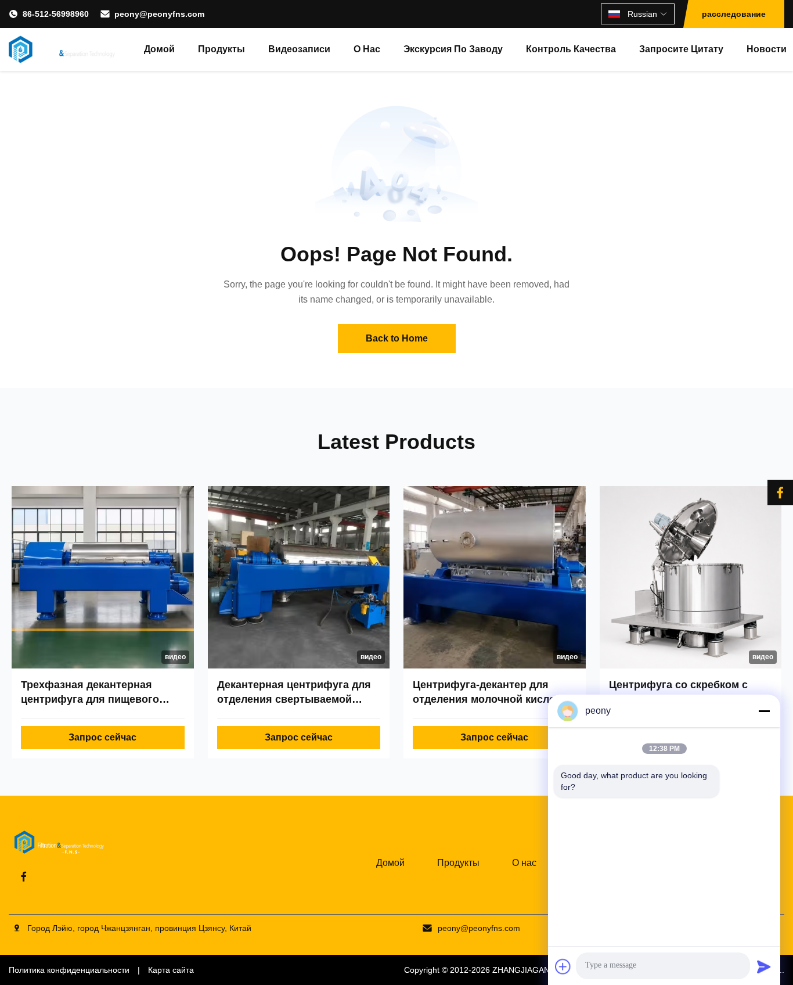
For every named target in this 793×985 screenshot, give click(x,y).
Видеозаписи (299, 49)
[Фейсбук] (780, 492)
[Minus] (764, 711)
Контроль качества (571, 49)
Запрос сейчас (102, 737)
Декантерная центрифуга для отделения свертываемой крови (294, 699)
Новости (767, 49)
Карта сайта (171, 970)
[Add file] (563, 966)
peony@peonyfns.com (159, 14)
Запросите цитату (681, 49)
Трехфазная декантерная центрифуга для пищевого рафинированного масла (90, 699)
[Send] (764, 966)
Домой (159, 49)
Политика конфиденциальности (69, 970)
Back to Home (397, 338)
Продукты (221, 49)
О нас (367, 49)
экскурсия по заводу (453, 49)
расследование (734, 14)
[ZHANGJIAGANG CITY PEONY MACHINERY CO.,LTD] (62, 49)
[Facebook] (24, 876)
